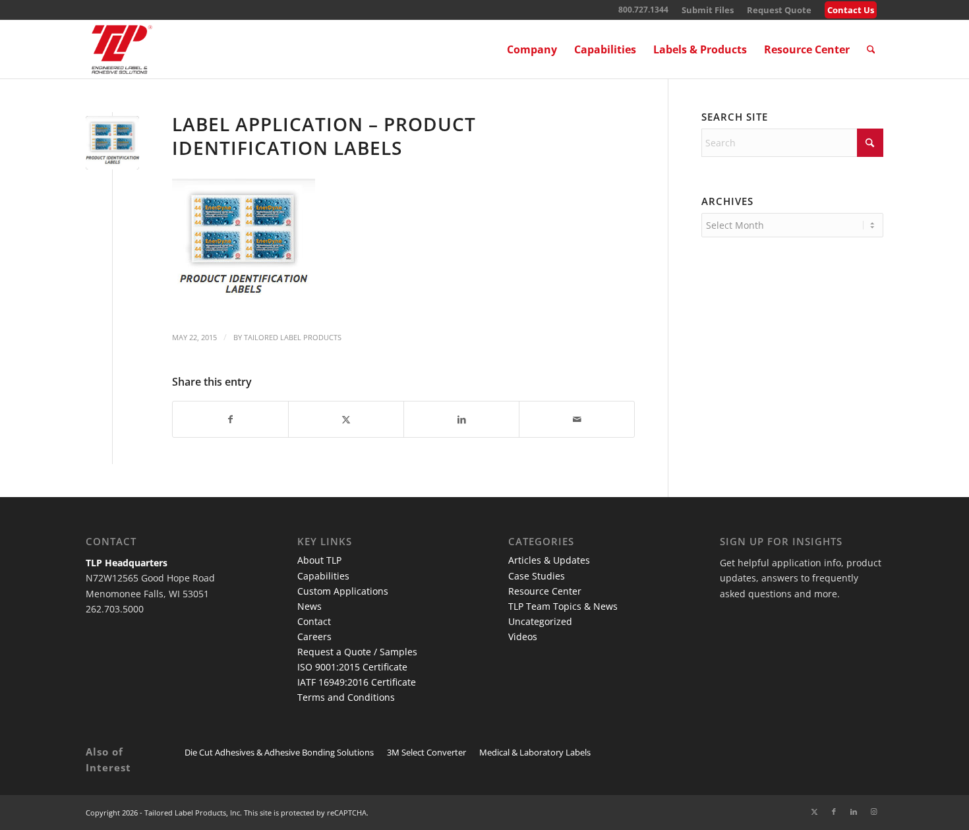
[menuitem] (707, 10)
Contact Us (850, 10)
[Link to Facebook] (834, 811)
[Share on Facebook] (230, 419)
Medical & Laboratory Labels (535, 752)
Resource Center (544, 591)
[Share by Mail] (576, 419)
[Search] (871, 49)
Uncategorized (540, 621)
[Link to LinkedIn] (854, 811)
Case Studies (536, 576)
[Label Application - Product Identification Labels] (112, 142)
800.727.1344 (643, 9)
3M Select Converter (426, 752)
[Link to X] (814, 811)
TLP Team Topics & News (563, 606)
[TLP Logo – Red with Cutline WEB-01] (122, 49)
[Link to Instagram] (873, 811)
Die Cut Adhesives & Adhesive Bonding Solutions (279, 752)
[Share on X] (346, 419)
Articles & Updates (549, 560)
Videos (522, 636)
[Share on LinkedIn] (461, 419)
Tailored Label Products (292, 337)
